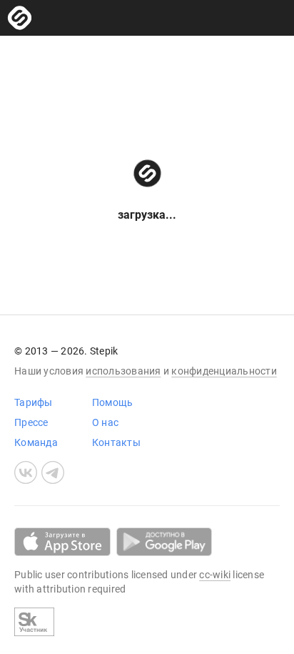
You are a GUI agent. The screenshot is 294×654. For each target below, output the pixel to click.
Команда (36, 442)
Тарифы (33, 402)
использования (123, 371)
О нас (105, 422)
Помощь (112, 402)
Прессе (31, 422)
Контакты (116, 442)
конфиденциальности (224, 371)
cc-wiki (214, 574)
